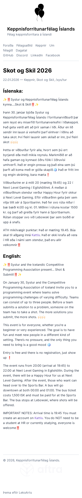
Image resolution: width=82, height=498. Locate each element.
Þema (7, 492)
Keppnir (40, 45)
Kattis (36, 235)
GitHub (8, 55)
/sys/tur (61, 80)
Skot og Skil (45, 80)
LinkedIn (37, 55)
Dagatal (21, 50)
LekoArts (25, 492)
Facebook (53, 55)
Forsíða (8, 45)
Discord (22, 55)
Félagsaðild (24, 45)
